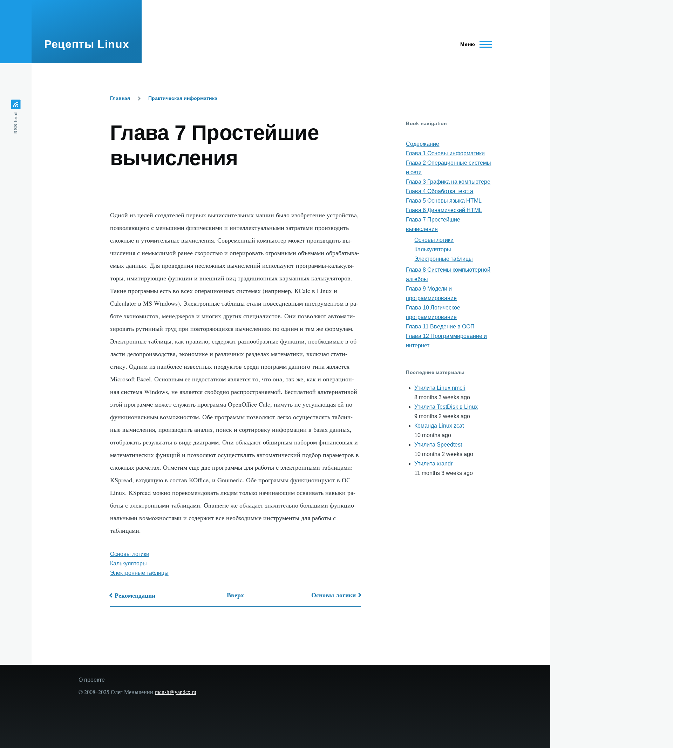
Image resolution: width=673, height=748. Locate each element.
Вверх (235, 594)
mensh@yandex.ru (175, 691)
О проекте (92, 680)
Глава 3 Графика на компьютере (448, 182)
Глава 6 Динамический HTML (444, 210)
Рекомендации (135, 595)
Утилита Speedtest (438, 445)
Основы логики (129, 554)
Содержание (422, 144)
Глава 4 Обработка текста (439, 191)
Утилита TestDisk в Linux (446, 407)
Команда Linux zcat (439, 426)
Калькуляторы (128, 563)
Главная (120, 98)
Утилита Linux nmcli (439, 388)
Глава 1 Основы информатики (445, 153)
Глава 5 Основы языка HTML (444, 201)
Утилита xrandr (433, 464)
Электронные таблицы (139, 573)
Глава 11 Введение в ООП (440, 326)
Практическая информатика (182, 98)
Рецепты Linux (86, 44)
